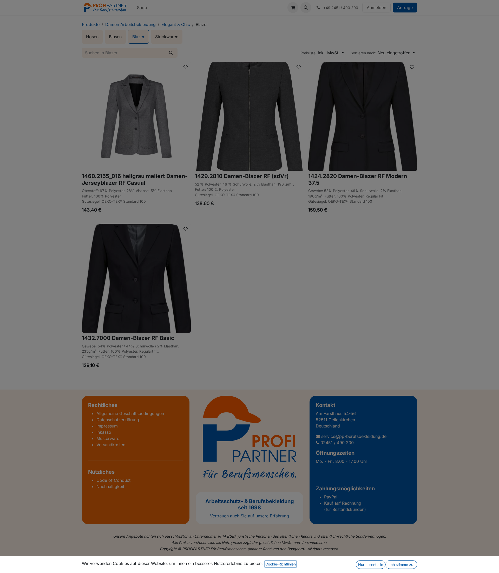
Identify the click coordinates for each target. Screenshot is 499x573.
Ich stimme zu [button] (401, 564)
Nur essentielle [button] (370, 564)
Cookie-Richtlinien (280, 564)
